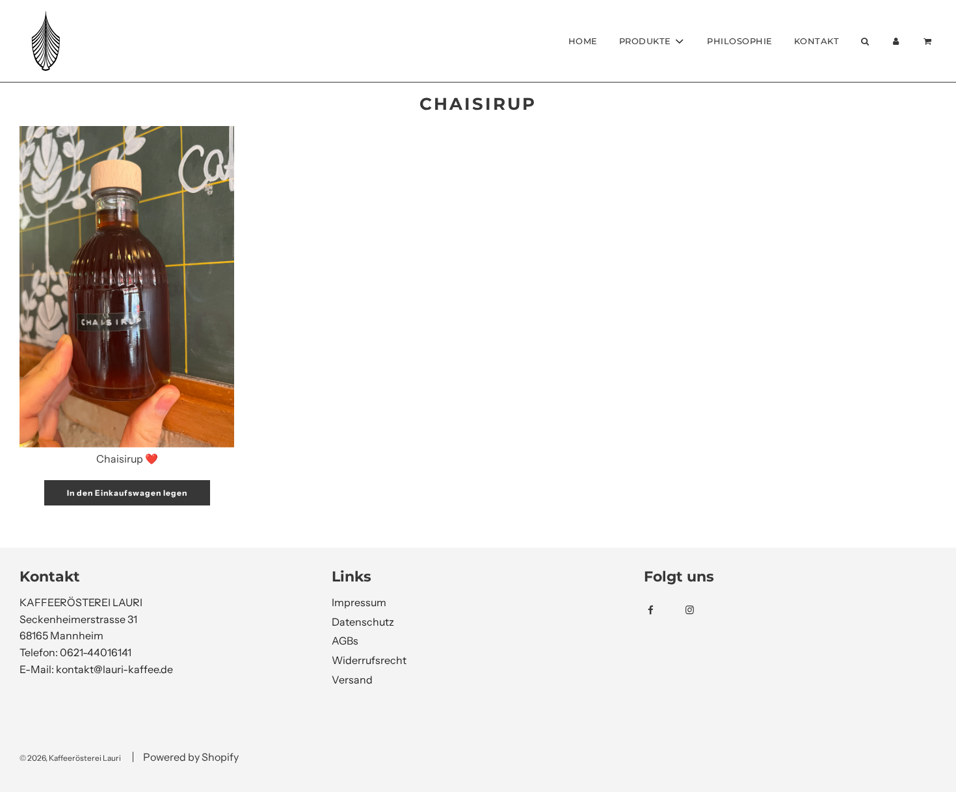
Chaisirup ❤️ (127, 458)
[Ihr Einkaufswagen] (929, 41)
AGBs (345, 640)
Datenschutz (363, 621)
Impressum (359, 602)
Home (583, 41)
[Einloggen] (896, 41)
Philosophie (740, 41)
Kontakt (817, 41)
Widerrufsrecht (369, 660)
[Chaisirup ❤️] (127, 287)
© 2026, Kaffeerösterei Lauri (70, 758)
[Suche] (864, 41)
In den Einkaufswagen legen (127, 493)
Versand (352, 679)
